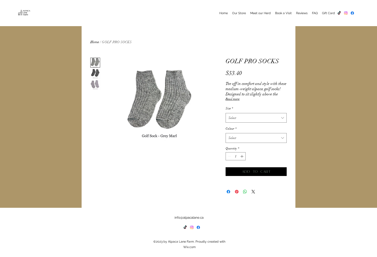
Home (94, 42)
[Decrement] (229, 156)
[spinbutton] (236, 156)
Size (229, 108)
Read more (233, 99)
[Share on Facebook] (228, 191)
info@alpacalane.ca (189, 218)
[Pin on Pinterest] (236, 191)
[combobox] (256, 118)
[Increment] (242, 156)
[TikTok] (339, 13)
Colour (231, 128)
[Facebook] (352, 13)
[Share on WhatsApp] (245, 191)
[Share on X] (253, 191)
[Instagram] (346, 13)
